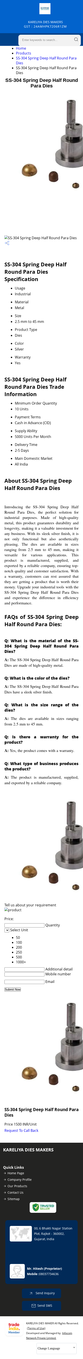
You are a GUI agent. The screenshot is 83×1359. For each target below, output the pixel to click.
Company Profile (20, 1179)
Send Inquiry (45, 1293)
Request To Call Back (21, 1130)
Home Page (16, 1173)
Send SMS (44, 1305)
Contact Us (15, 1192)
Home (21, 48)
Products (23, 53)
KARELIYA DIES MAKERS (45, 24)
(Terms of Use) (36, 1328)
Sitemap (14, 1199)
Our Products (17, 1186)
